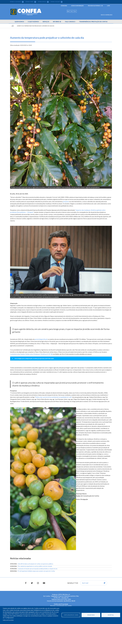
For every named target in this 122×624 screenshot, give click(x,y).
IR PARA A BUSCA (43, 1)
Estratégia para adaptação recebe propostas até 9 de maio (34, 358)
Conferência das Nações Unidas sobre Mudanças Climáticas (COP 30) (31, 354)
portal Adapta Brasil (41, 339)
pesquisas (66, 201)
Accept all (111, 615)
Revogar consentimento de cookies (61, 606)
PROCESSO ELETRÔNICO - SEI (95, 5)
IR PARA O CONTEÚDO (16, 1)
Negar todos (90, 615)
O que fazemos (33, 21)
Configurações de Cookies (71, 615)
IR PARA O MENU (30, 1)
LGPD (108, 5)
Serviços (46, 21)
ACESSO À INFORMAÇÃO (77, 5)
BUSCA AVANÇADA (106, 15)
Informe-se (57, 21)
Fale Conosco (70, 21)
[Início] (25, 12)
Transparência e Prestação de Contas (93, 21)
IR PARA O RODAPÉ (56, 1)
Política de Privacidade (8, 620)
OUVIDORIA (64, 5)
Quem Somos (19, 21)
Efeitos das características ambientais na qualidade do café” (53, 397)
